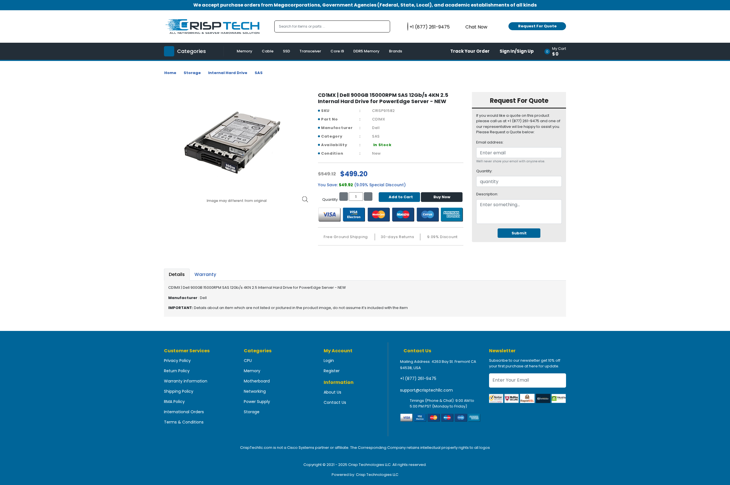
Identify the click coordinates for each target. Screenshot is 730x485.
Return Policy (177, 371)
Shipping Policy (178, 391)
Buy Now (441, 197)
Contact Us (335, 402)
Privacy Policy (177, 360)
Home (170, 72)
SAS (259, 72)
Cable (267, 51)
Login (329, 360)
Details (177, 274)
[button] (557, 51)
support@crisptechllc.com (426, 390)
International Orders (184, 412)
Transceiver (310, 51)
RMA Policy (174, 401)
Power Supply (257, 401)
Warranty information (185, 381)
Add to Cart (401, 197)
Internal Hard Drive (227, 72)
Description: (487, 194)
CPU (248, 360)
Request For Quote (537, 26)
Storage (192, 72)
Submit (519, 233)
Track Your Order (470, 51)
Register (332, 371)
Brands (395, 51)
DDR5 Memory (366, 51)
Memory (244, 51)
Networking (255, 391)
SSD (286, 51)
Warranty (205, 274)
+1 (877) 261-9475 (418, 378)
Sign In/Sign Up (517, 51)
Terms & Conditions (184, 422)
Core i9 (337, 51)
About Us (332, 392)
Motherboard (257, 381)
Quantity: (484, 171)
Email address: (490, 142)
